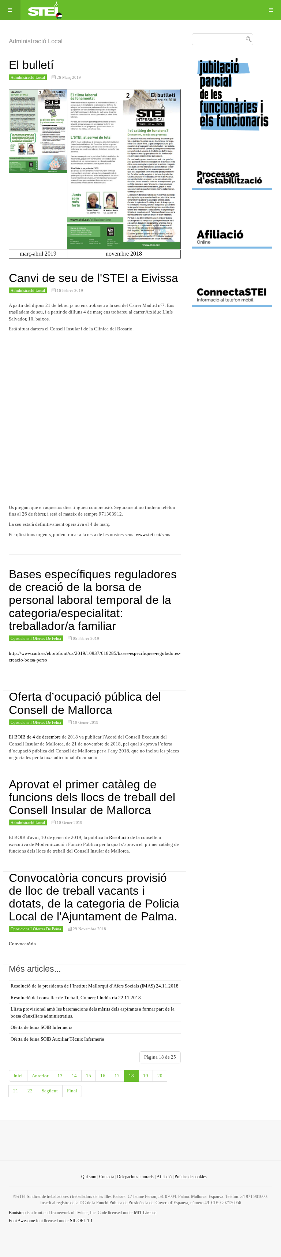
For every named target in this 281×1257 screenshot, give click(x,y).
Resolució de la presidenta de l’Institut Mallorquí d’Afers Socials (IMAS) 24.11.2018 (95, 986)
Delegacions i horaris (135, 1176)
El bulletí (31, 65)
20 (159, 1075)
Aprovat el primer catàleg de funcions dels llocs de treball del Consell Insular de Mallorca (92, 797)
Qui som (88, 1176)
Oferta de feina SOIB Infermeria (41, 1027)
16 (102, 1075)
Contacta (106, 1176)
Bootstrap (17, 1212)
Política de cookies (191, 1176)
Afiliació (164, 1176)
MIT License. (145, 1212)
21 (15, 1090)
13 (60, 1075)
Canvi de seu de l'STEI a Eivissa (93, 278)
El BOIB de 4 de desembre (35, 737)
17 (117, 1075)
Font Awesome (22, 1220)
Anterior (40, 1075)
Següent (50, 1090)
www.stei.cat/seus (153, 534)
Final (72, 1090)
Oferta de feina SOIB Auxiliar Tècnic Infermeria (57, 1039)
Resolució (119, 837)
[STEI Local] (44, 10)
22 (30, 1090)
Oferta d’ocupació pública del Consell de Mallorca (85, 703)
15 (88, 1075)
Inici (18, 1075)
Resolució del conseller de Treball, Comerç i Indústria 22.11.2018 (76, 997)
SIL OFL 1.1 (81, 1220)
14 (74, 1075)
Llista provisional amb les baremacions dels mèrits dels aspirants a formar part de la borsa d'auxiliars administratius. (93, 1012)
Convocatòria (22, 943)
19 (145, 1075)
